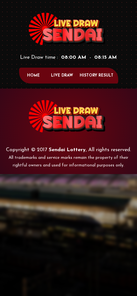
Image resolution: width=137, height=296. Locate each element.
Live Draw (62, 75)
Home (33, 75)
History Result (96, 75)
